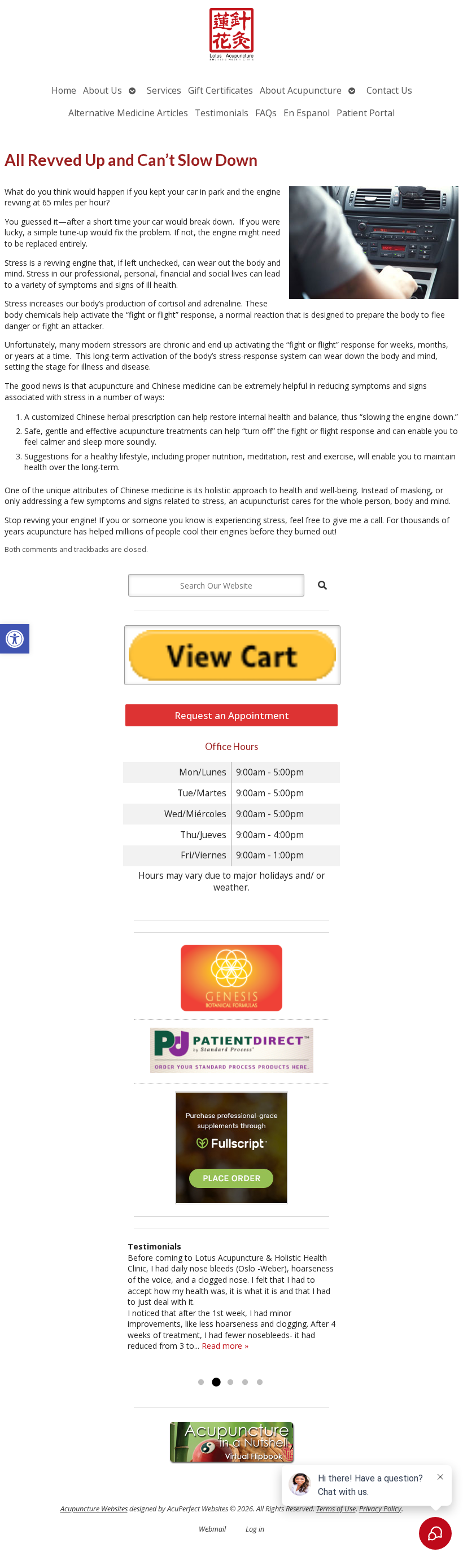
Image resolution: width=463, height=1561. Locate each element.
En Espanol (306, 113)
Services (164, 90)
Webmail (212, 1529)
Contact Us (389, 90)
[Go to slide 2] (215, 1382)
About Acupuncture (301, 90)
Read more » (225, 1345)
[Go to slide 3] (230, 1382)
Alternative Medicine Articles (128, 113)
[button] (14, 639)
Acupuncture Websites (94, 1509)
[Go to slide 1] (201, 1382)
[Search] (322, 585)
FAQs (266, 113)
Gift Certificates (220, 90)
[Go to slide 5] (259, 1382)
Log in (255, 1529)
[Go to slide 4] (245, 1382)
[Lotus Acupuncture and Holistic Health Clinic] (231, 35)
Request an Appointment (231, 715)
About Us (102, 90)
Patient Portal (366, 113)
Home (63, 90)
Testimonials (221, 113)
